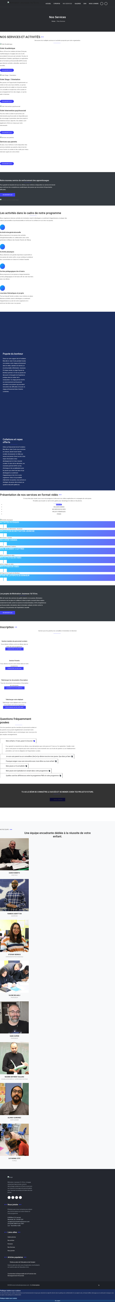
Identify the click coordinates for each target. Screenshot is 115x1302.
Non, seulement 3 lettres (12, 549)
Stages (59, 514)
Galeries (78, 3)
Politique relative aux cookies (8, 1298)
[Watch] (1, 526)
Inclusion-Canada (59, 507)
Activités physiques (9, 522)
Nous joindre (93, 3)
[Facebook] (96, 1285)
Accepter (57, 1300)
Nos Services (67, 3)
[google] (12, 1197)
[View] (5, 526)
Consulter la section (14, 649)
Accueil (48, 3)
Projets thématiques (58, 511)
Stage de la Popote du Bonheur (14, 575)
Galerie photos (12, 1237)
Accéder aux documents (14, 688)
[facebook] (9, 1197)
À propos (57, 3)
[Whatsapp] (106, 1285)
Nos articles (11, 1240)
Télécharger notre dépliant (14, 699)
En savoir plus (7, 70)
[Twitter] (99, 1285)
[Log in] (105, 3)
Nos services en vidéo (59, 509)
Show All (59, 504)
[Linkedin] (101, 1285)
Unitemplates (36, 1285)
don (85, 3)
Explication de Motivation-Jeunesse (17, 531)
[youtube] (16, 1197)
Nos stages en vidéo (9, 566)
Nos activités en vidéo (10, 558)
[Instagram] (104, 1285)
